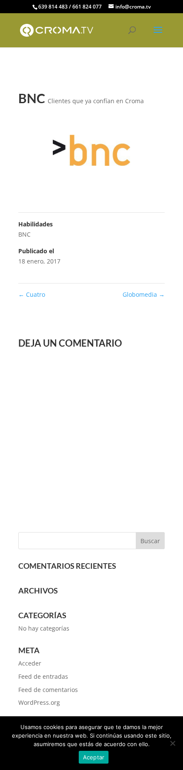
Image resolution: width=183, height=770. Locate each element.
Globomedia (144, 294)
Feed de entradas (43, 676)
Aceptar (94, 757)
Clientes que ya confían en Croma (96, 101)
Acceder (29, 663)
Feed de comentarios (48, 690)
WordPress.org (39, 702)
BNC (24, 234)
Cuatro (31, 294)
